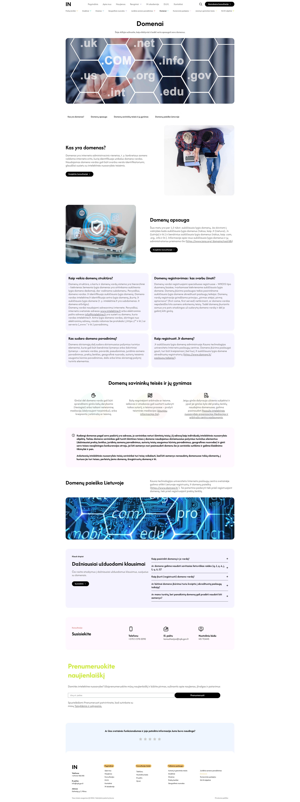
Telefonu (133, 636)
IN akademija (152, 4)
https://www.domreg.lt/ (164, 488)
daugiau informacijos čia (153, 412)
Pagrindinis (93, 4)
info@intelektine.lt (95, 314)
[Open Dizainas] (103, 11)
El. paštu (168, 636)
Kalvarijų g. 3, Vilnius (79, 791)
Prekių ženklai (173, 780)
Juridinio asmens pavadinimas (211, 770)
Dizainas (171, 777)
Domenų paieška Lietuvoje (167, 116)
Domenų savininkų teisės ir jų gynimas (131, 116)
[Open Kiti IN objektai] (233, 11)
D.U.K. (166, 4)
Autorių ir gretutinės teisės (177, 770)
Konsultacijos (109, 777)
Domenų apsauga (99, 116)
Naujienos (120, 4)
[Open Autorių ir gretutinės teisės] (216, 11)
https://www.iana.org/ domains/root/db (209, 241)
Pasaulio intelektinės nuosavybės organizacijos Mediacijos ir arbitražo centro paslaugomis (206, 414)
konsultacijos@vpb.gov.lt (176, 639)
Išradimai (171, 774)
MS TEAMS (204, 639)
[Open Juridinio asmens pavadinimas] (154, 11)
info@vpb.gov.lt (77, 783)
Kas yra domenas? (76, 116)
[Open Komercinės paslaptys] (190, 11)
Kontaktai (178, 4)
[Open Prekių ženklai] (77, 11)
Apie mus (107, 4)
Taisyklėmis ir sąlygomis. (88, 706)
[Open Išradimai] (90, 11)
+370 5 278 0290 (137, 639)
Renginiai (134, 4)
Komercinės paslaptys (208, 777)
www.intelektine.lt (110, 311)
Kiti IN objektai (205, 780)
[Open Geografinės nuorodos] (126, 11)
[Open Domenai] (168, 11)
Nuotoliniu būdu (207, 636)
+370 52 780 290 (78, 775)
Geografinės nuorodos (176, 783)
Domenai (203, 774)
